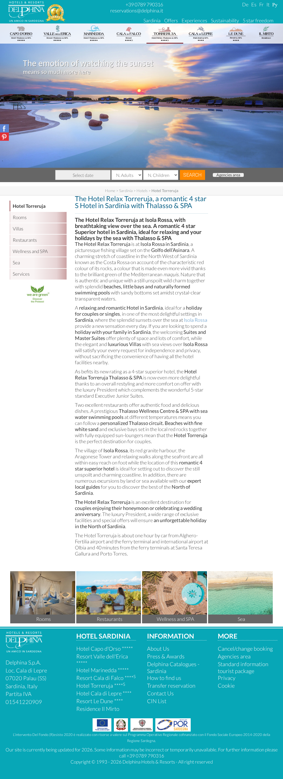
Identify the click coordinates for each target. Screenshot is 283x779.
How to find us (164, 677)
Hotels (142, 190)
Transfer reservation (171, 685)
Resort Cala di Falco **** (106, 677)
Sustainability (225, 20)
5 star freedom (258, 20)
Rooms (20, 217)
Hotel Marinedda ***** (102, 670)
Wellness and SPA (30, 251)
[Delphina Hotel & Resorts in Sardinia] (24, 650)
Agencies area (228, 175)
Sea (16, 262)
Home (110, 190)
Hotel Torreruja (29, 206)
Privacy (226, 677)
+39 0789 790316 (144, 4)
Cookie (226, 685)
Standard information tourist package (243, 667)
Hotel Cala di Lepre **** (104, 693)
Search (192, 175)
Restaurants (25, 240)
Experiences (194, 20)
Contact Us (160, 693)
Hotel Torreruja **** (100, 685)
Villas (18, 229)
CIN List (156, 701)
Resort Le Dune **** (99, 701)
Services (21, 274)
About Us (158, 648)
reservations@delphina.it (136, 10)
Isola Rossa (195, 320)
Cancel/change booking (245, 648)
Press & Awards (166, 656)
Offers (171, 20)
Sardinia (152, 20)
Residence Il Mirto (97, 708)
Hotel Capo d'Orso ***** (104, 648)
